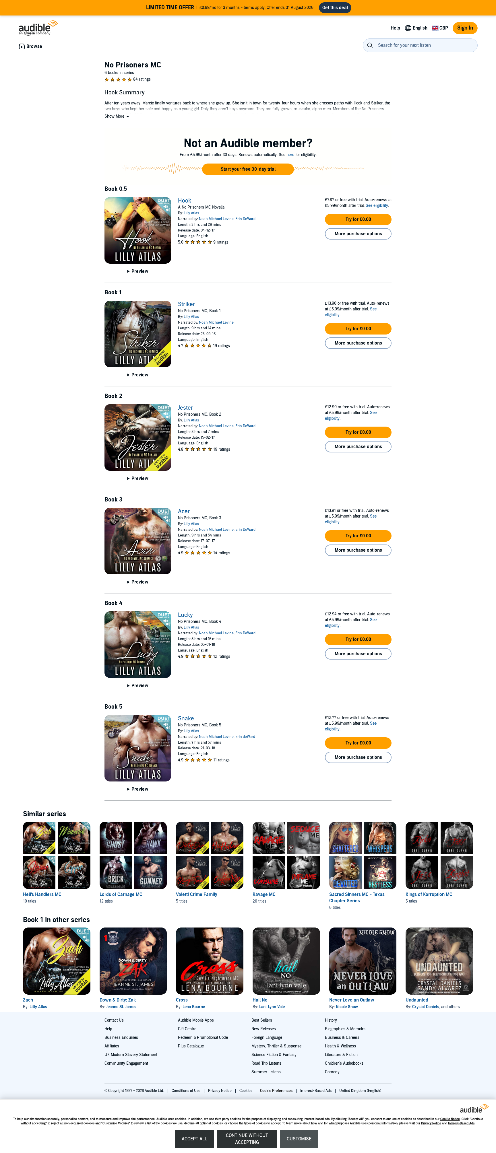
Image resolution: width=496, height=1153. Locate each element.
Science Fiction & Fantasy (274, 1054)
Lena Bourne (194, 1006)
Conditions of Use (186, 1090)
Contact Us (114, 1020)
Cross (182, 1000)
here (290, 154)
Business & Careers (342, 1037)
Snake (186, 718)
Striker (186, 304)
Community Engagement (126, 1063)
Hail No (260, 1000)
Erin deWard (245, 736)
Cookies (246, 1090)
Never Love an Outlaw (351, 1000)
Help (108, 1028)
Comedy (332, 1072)
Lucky (185, 615)
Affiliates (111, 1046)
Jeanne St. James (121, 1006)
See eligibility (377, 205)
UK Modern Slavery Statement (130, 1054)
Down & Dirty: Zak (118, 1000)
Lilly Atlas (191, 213)
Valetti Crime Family (196, 894)
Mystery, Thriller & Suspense (276, 1046)
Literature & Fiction (341, 1054)
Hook (184, 200)
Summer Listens (266, 1072)
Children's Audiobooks (344, 1063)
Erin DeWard (245, 219)
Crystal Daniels (425, 1006)
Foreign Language (266, 1037)
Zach (28, 1000)
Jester (185, 408)
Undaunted (417, 1000)
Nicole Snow (347, 1006)
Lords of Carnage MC (121, 894)
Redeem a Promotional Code (203, 1037)
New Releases (263, 1028)
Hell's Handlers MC (42, 894)
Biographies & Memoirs (345, 1028)
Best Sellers (261, 1020)
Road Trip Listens (266, 1063)
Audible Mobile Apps (196, 1020)
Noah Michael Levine (216, 219)
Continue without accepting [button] (247, 1139)
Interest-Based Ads (461, 1123)
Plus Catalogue (191, 1046)
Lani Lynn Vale (272, 1006)
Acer (184, 511)
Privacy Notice (431, 1123)
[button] (117, 116)
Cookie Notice (450, 1119)
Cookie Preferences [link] (276, 1090)
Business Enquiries (121, 1037)
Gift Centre (187, 1028)
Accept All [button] (194, 1139)
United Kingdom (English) (360, 1090)
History (331, 1020)
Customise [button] (299, 1139)
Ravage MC (264, 894)
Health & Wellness (340, 1046)
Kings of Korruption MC (429, 894)
